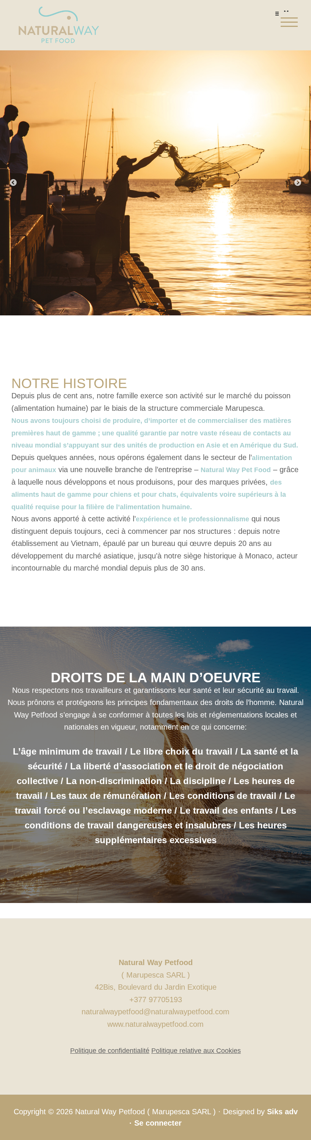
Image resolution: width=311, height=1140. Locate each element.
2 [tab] (169, 304)
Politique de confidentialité (109, 1050)
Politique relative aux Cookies (196, 1050)
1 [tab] (157, 304)
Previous (13, 183)
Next (298, 183)
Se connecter (158, 1123)
